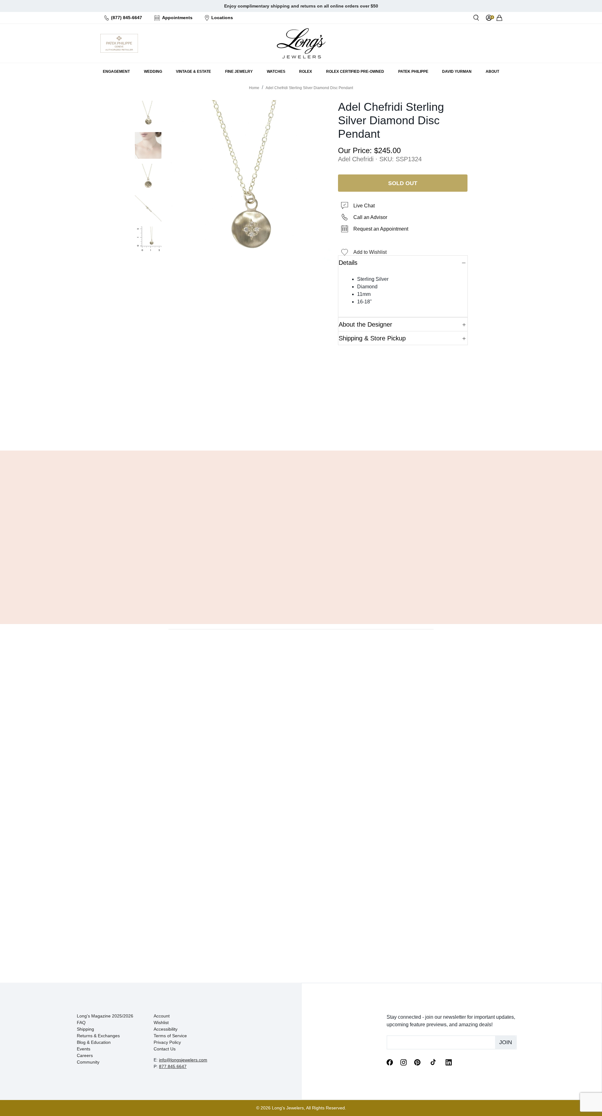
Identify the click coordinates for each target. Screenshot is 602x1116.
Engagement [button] (116, 71)
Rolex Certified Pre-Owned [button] (355, 71)
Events (83, 1048)
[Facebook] (390, 1061)
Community (88, 1062)
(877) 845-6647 (126, 17)
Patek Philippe (413, 71)
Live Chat (364, 205)
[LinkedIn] (449, 1061)
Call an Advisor (370, 217)
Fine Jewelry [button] (239, 71)
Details (348, 262)
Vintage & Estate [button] (193, 71)
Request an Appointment (380, 229)
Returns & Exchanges (98, 1035)
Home (254, 88)
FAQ (81, 1022)
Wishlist (161, 1022)
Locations (222, 17)
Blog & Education (94, 1042)
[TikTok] (433, 1061)
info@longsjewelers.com (183, 1059)
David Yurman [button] (457, 71)
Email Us (300, 429)
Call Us (256, 429)
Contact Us (165, 1048)
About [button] (492, 71)
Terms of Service (170, 1035)
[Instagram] (403, 1061)
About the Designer (365, 324)
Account (162, 1015)
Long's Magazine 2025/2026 (105, 1015)
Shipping (85, 1029)
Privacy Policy (167, 1042)
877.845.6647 (173, 1066)
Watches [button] (276, 71)
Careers (85, 1055)
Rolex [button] (305, 71)
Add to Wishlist (370, 252)
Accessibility (165, 1029)
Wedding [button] (153, 71)
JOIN (505, 1042)
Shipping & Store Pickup (372, 338)
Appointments (177, 17)
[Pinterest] (417, 1061)
